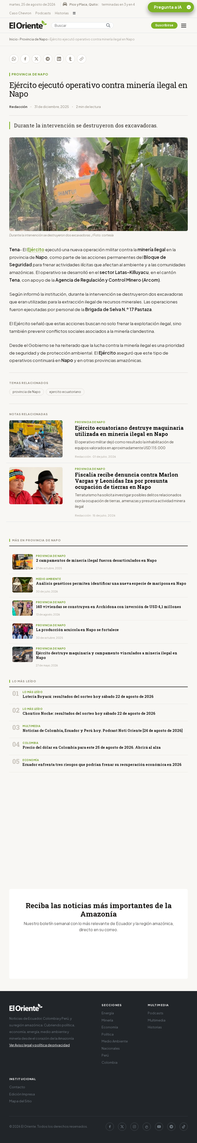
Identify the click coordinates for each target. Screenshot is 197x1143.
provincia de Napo (27, 392)
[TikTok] (184, 1127)
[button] (74, 13)
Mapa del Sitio (20, 1101)
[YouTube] (159, 1127)
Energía (108, 1013)
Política (108, 1034)
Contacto (17, 1087)
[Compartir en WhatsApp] (13, 58)
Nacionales (111, 1048)
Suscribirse (164, 25)
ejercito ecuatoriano (65, 392)
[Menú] (184, 25)
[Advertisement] (98, 824)
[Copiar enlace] (81, 58)
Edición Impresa (22, 1094)
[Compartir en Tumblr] (70, 58)
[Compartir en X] (36, 58)
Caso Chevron (20, 13)
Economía (110, 1027)
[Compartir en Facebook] (25, 58)
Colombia (109, 1062)
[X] (122, 1127)
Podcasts (43, 13)
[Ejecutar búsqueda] (108, 25)
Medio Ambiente (115, 1041)
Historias (62, 13)
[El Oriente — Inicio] (28, 25)
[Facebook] (110, 1127)
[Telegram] (171, 1127)
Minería (107, 1020)
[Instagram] (134, 1127)
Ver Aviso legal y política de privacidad (39, 1045)
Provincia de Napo (34, 39)
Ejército (35, 249)
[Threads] (147, 1127)
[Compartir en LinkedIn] (59, 58)
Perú (105, 1055)
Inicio (13, 39)
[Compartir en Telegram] (47, 58)
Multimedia (156, 1020)
